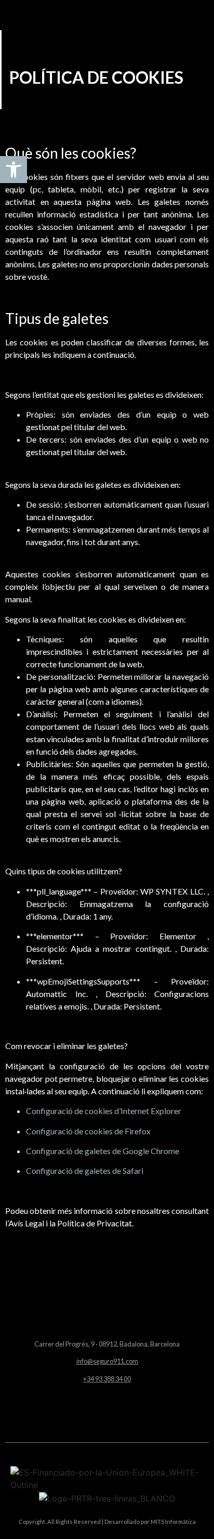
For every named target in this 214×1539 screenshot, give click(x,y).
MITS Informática (173, 1521)
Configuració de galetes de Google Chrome (102, 1151)
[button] (107, 1410)
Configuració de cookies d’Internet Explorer (103, 1111)
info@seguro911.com (107, 1361)
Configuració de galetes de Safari (84, 1170)
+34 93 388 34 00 (107, 1379)
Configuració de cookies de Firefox (88, 1131)
